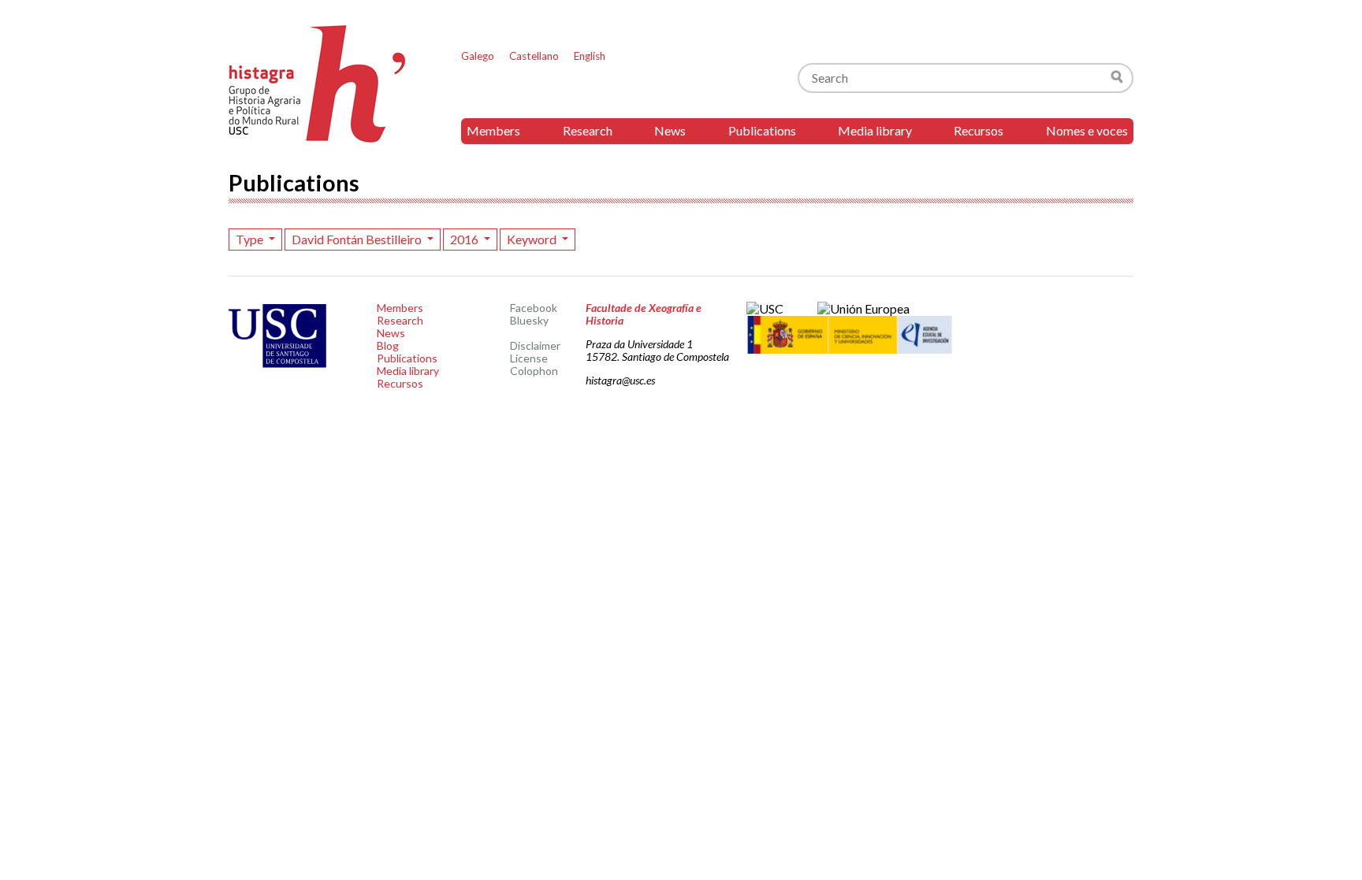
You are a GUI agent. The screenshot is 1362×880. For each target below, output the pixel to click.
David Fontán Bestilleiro (358, 239)
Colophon (534, 370)
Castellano (534, 56)
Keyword (533, 239)
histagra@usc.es (620, 380)
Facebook (533, 307)
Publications (762, 130)
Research (587, 130)
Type (251, 239)
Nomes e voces (1087, 130)
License (529, 358)
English (589, 56)
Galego (477, 56)
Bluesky (529, 320)
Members (493, 130)
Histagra (318, 84)
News (670, 130)
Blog (388, 345)
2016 (465, 239)
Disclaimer (535, 345)
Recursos (978, 130)
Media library (875, 130)
